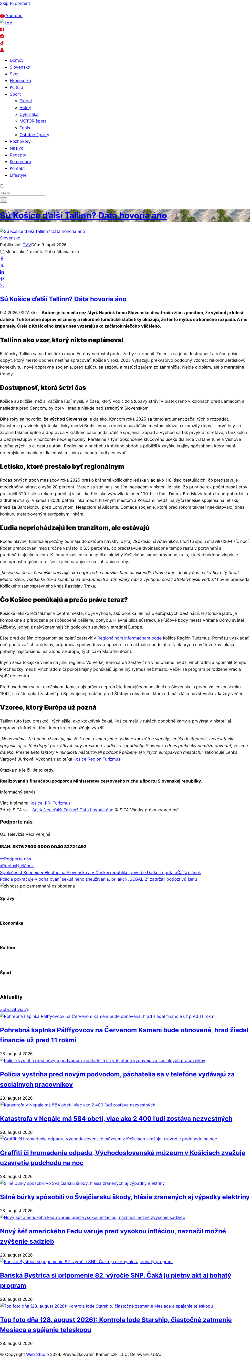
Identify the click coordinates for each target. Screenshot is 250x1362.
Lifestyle (18, 175)
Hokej (25, 107)
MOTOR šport (33, 121)
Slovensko (20, 67)
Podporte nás (17, 858)
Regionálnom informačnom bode (129, 637)
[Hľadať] (3, 200)
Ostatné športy (34, 134)
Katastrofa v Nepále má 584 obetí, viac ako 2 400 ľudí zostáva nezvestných (116, 1118)
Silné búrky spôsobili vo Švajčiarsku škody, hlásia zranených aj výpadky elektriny (125, 1197)
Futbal (26, 100)
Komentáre (20, 161)
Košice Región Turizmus (96, 759)
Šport (15, 94)
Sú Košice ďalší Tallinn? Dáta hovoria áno (83, 215)
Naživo (16, 148)
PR (47, 802)
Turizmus (62, 802)
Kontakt (17, 168)
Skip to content (15, 3)
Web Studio (37, 1354)
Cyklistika (29, 114)
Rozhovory (20, 141)
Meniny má (62, 9)
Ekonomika (20, 80)
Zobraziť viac (13, 1009)
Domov (17, 60)
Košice (36, 802)
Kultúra (16, 87)
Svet (14, 73)
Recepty (18, 154)
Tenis (25, 127)
